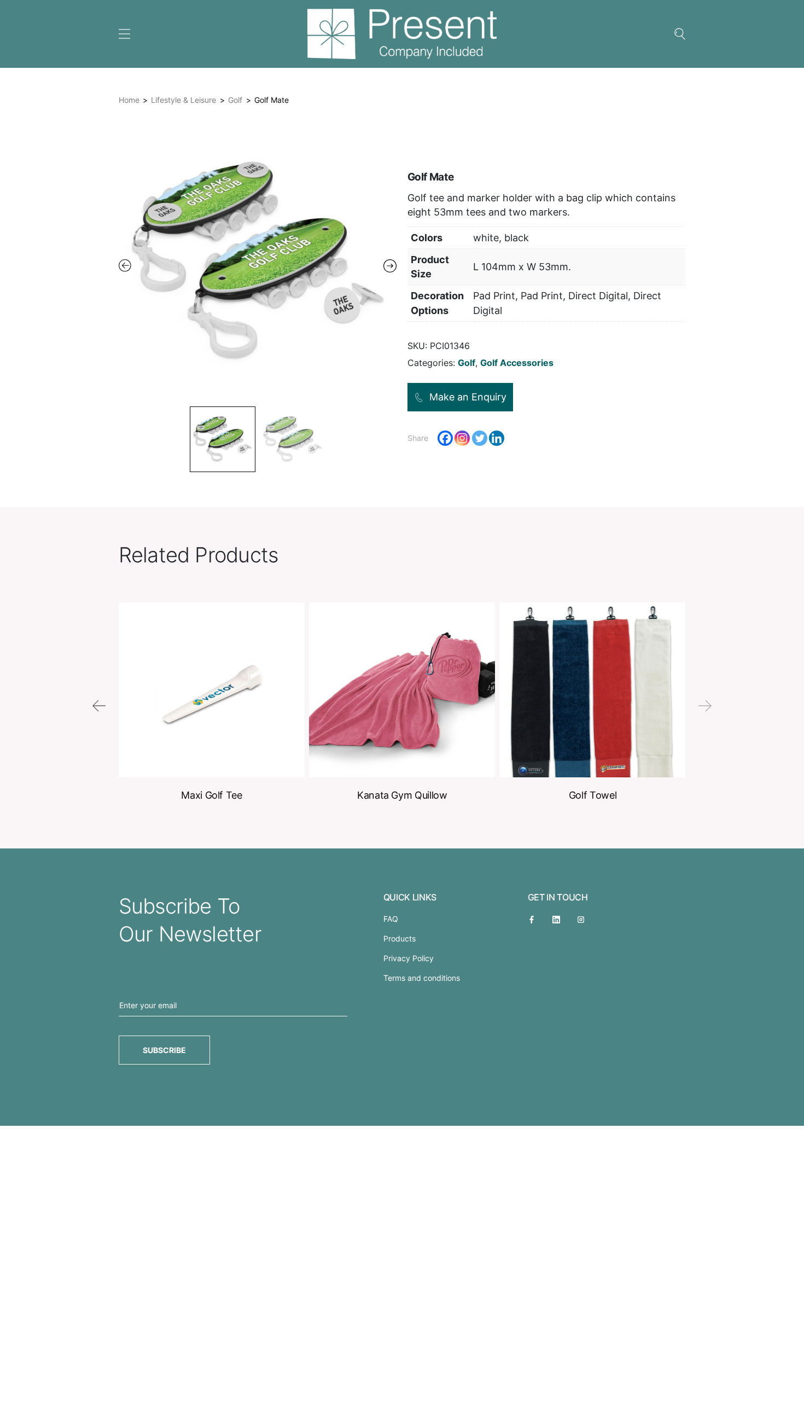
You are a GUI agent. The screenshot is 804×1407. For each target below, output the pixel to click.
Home (129, 99)
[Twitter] (479, 438)
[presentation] (99, 705)
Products (399, 938)
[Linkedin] (496, 438)
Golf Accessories (517, 362)
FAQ (390, 918)
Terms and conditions (421, 977)
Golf (235, 99)
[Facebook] (445, 438)
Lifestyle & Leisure (183, 99)
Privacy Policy (408, 958)
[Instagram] (462, 438)
